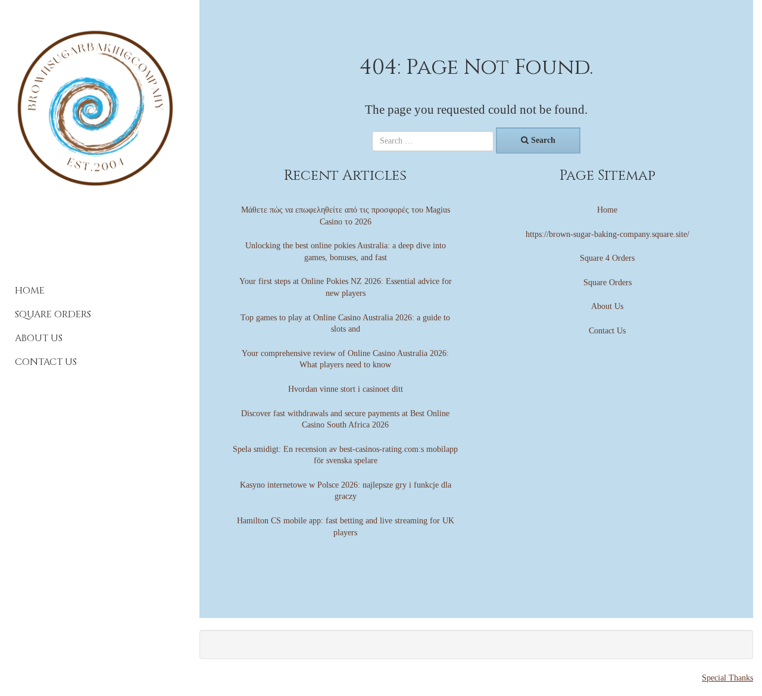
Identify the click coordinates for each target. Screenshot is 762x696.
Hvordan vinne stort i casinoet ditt (345, 389)
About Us (39, 338)
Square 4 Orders (607, 258)
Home (30, 290)
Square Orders (53, 314)
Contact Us (46, 362)
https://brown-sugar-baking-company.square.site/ (607, 234)
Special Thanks (727, 677)
